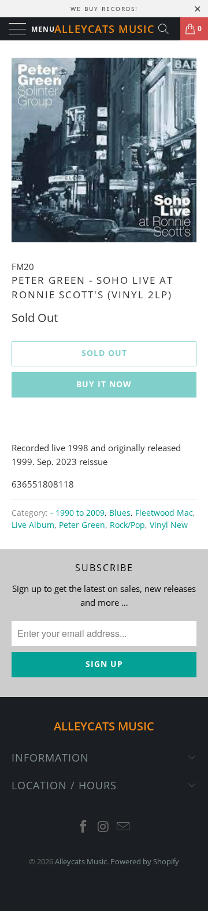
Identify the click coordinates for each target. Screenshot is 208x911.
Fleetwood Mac (164, 513)
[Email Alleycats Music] (123, 827)
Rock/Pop (127, 525)
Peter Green (82, 525)
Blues (120, 513)
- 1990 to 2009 (77, 513)
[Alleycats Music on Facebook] (83, 827)
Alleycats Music (104, 29)
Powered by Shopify (144, 861)
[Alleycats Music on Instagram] (103, 827)
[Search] (167, 29)
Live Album (33, 525)
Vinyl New (169, 525)
